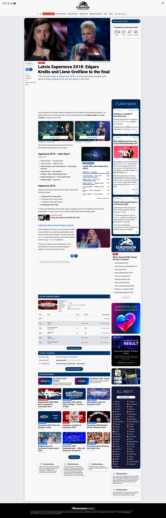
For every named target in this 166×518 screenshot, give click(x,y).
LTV (26, 80)
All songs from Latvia (74, 348)
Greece (116, 451)
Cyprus (116, 431)
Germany (117, 449)
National (96, 14)
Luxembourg (133, 404)
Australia (117, 409)
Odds (105, 14)
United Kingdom (134, 461)
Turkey (131, 456)
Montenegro (133, 414)
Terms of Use (42, 513)
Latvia (27, 76)
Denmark (117, 436)
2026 (40, 323)
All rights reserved (126, 512)
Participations (62, 301)
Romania (132, 431)
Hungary (117, 454)
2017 (74, 305)
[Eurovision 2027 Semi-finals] (85, 363)
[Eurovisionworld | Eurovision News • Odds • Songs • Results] (83, 5)
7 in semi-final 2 (105, 333)
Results (61, 14)
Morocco (132, 417)
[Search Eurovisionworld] (38, 13)
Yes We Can (121, 180)
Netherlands (133, 419)
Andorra (117, 404)
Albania (116, 402)
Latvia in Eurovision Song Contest (56, 225)
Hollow (49, 333)
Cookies (49, 513)
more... (60, 311)
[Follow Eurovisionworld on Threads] (11, 3)
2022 (40, 342)
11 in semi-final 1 (104, 337)
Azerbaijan (117, 414)
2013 (77, 305)
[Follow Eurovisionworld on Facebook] (3, 3)
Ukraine (131, 459)
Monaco (131, 412)
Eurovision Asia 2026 (122, 122)
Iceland (116, 456)
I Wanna (51, 240)
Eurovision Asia (133, 110)
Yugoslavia (132, 464)
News (48, 14)
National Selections (30, 82)
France (116, 444)
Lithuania (132, 402)
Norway (131, 424)
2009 (84, 305)
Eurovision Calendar (73, 369)
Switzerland (132, 454)
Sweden (134, 137)
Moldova (131, 409)
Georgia (117, 446)
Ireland (116, 459)
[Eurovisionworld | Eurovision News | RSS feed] (60, 513)
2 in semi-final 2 (105, 328)
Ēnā (49, 323)
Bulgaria (117, 424)
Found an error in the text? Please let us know (55, 262)
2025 (40, 328)
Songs (73, 14)
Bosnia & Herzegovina (119, 422)
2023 (40, 338)
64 (86, 333)
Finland (116, 441)
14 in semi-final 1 (104, 342)
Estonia (117, 439)
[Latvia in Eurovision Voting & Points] (47, 305)
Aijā (51, 337)
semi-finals (106, 318)
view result (126, 297)
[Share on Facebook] (27, 69)
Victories (60, 303)
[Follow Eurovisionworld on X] (8, 3)
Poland (135, 198)
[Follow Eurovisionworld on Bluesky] (14, 3)
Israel (116, 461)
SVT (137, 189)
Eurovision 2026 (126, 308)
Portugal (131, 429)
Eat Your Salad (52, 342)
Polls (26, 84)
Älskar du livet (130, 184)
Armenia (117, 407)
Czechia (117, 434)
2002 (42, 237)
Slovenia (131, 446)
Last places (61, 305)
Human (119, 182)
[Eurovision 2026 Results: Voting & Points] (126, 343)
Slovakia (131, 444)
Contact (36, 513)
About (32, 513)
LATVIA (41, 63)
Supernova (28, 78)
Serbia (131, 439)
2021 (70, 305)
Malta (130, 407)
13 (77, 328)
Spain (130, 449)
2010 (80, 305)
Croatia (116, 429)
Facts (111, 14)
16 (77, 333)
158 (85, 328)
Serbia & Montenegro (134, 441)
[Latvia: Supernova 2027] (77, 357)
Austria (116, 412)
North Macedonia (134, 422)
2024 (40, 333)
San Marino (132, 436)
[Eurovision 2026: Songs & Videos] (126, 322)
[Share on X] (30, 69)
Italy (115, 464)
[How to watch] (80, 360)
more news (75, 457)
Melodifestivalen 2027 (120, 164)
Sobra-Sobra (131, 129)
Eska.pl (124, 212)
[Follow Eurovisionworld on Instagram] (5, 3)
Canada (117, 426)
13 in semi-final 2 (104, 323)
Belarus (117, 417)
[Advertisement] (12, 47)
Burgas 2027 (84, 14)
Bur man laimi (51, 328)
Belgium (117, 419)
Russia (131, 434)
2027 (40, 318)
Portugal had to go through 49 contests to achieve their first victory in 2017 (98, 466)
